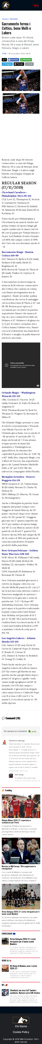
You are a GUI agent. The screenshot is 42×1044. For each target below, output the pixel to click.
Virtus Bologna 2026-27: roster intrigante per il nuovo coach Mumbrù (23, 941)
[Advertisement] (21, 137)
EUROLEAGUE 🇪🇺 (8, 933)
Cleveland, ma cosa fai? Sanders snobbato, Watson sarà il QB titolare (25, 991)
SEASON (14, 19)
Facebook (14, 60)
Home (5, 19)
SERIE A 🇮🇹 (6, 960)
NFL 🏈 (5, 984)
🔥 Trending (7, 790)
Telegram (8, 64)
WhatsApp (27, 60)
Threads (20, 64)
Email (30, 64)
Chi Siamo (21, 1026)
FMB (4, 53)
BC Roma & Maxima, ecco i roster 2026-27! (23, 967)
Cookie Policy (21, 1032)
